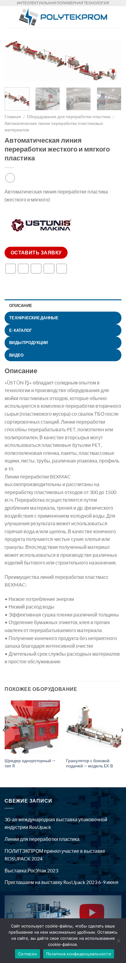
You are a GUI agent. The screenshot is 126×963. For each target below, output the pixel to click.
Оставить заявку (36, 252)
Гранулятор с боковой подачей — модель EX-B (89, 763)
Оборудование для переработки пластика (68, 116)
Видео (16, 355)
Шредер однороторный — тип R (30, 763)
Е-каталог (20, 330)
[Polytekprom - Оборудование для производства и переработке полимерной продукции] (63, 17)
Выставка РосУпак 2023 (31, 870)
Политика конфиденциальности (78, 953)
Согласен (27, 953)
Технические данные (34, 317)
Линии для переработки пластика (42, 839)
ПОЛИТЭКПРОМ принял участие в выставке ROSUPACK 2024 (55, 855)
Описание (20, 305)
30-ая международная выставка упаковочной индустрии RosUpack (56, 823)
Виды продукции (28, 342)
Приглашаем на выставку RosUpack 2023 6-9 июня (61, 882)
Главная (13, 116)
